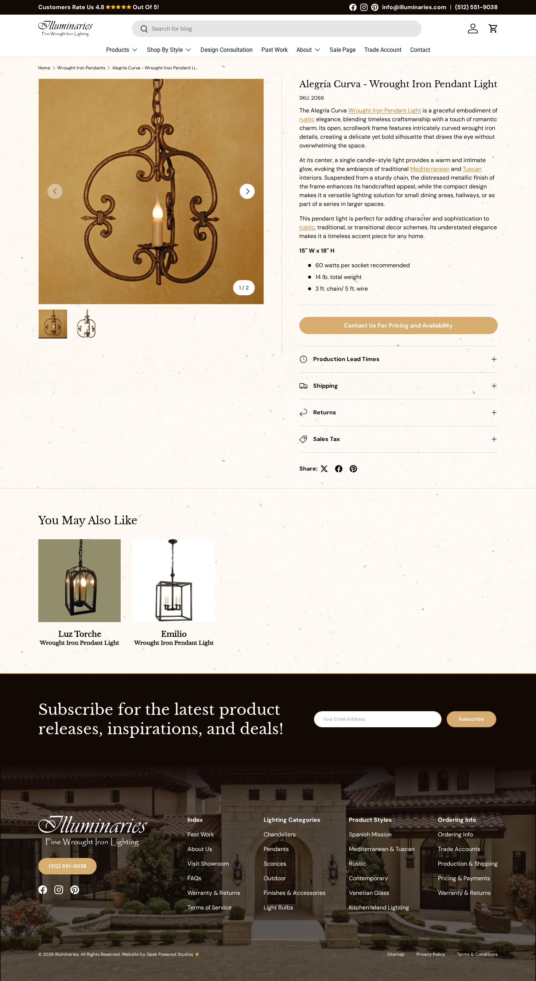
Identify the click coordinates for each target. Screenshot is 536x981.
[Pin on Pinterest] (353, 468)
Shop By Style (165, 49)
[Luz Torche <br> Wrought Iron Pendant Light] (79, 580)
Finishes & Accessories (295, 893)
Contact (420, 49)
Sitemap (396, 954)
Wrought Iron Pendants (81, 68)
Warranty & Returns (213, 893)
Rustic (357, 863)
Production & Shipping (468, 863)
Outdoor (275, 878)
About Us (199, 849)
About (304, 49)
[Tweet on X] (324, 468)
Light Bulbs (278, 907)
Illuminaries (67, 954)
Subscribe (471, 719)
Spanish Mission (370, 834)
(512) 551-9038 (476, 7)
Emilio (174, 638)
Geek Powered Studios (170, 954)
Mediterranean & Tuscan (382, 849)
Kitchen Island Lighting (379, 907)
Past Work (274, 49)
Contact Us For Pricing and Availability (398, 325)
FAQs (194, 878)
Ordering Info (455, 834)
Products (117, 49)
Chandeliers (280, 834)
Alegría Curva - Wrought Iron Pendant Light (156, 68)
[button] (493, 28)
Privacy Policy (430, 954)
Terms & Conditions (477, 954)
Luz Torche (79, 638)
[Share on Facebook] (338, 468)
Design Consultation (227, 49)
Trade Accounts (459, 849)
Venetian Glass (369, 893)
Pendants (276, 849)
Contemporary (368, 878)
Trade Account (382, 49)
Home (44, 68)
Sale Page (343, 49)
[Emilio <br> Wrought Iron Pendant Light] (173, 580)
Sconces (275, 863)
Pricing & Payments (464, 878)
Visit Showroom (208, 863)
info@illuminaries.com (414, 7)
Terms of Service (209, 907)
